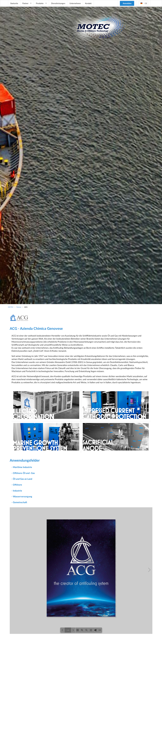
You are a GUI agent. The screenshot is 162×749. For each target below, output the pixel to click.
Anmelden (127, 3)
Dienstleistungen (58, 3)
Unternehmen (75, 3)
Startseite (14, 3)
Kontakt (88, 3)
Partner (25, 3)
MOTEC (10, 307)
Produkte (40, 3)
